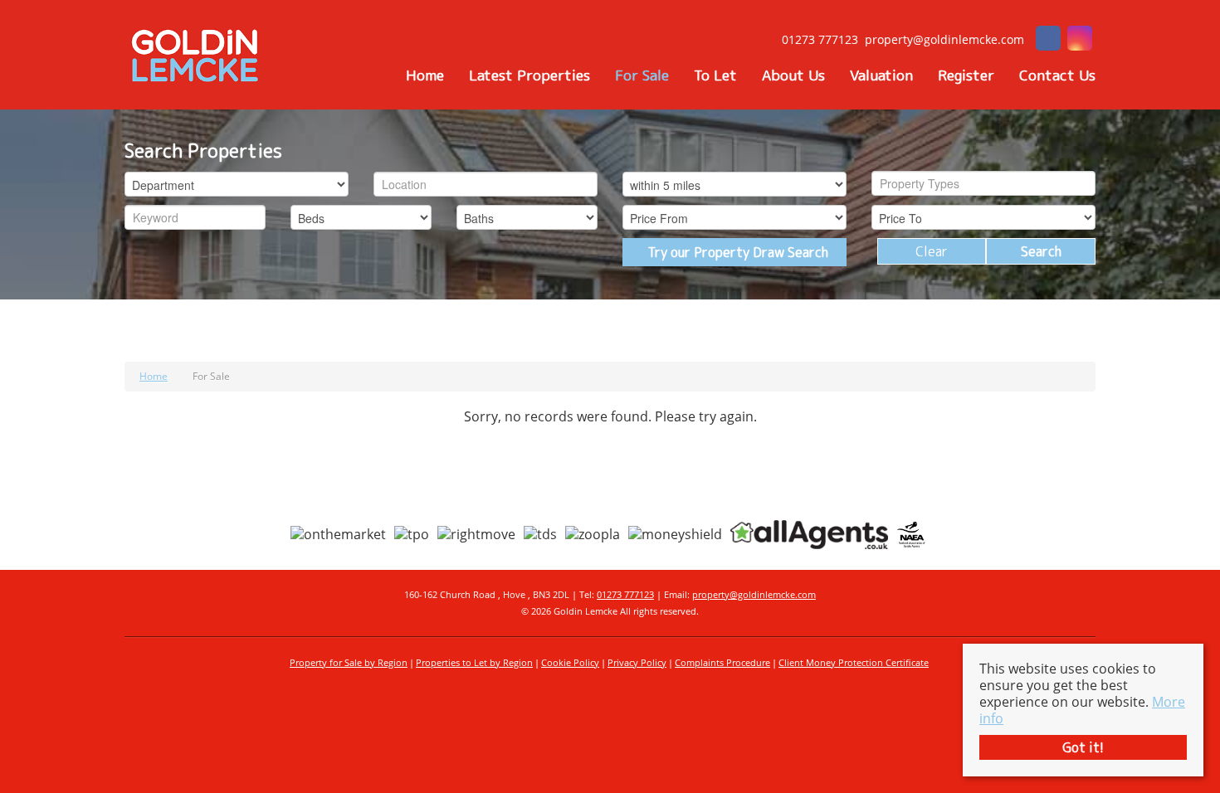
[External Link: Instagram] (1080, 40)
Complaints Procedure (722, 662)
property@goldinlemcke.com (754, 594)
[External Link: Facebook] (1048, 40)
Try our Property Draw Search (734, 252)
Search (1041, 251)
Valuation (881, 75)
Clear (931, 251)
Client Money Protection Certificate (853, 662)
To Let (715, 75)
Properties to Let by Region (474, 662)
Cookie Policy (570, 662)
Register (966, 75)
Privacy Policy (637, 662)
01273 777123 (625, 594)
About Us (793, 75)
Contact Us (1057, 75)
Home (425, 75)
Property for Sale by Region (348, 662)
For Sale (642, 75)
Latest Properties (529, 75)
